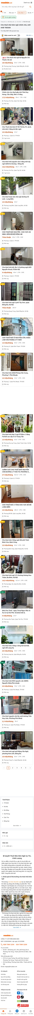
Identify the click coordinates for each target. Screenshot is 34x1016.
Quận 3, (12, 240)
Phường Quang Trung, (10, 311)
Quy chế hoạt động (5, 977)
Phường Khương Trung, (10, 443)
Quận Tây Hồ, (17, 170)
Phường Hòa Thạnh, (9, 619)
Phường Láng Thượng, (10, 66)
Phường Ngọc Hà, (9, 584)
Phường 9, (7, 478)
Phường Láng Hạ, (8, 654)
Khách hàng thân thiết (22, 982)
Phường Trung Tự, (9, 760)
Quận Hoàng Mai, (19, 548)
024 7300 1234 (21, 944)
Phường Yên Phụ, (9, 170)
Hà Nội (27, 66)
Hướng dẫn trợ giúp (22, 984)
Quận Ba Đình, (18, 584)
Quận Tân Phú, (19, 619)
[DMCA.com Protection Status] (22, 1001)
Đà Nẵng (6, 810)
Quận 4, (12, 276)
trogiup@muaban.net (11, 966)
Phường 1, (7, 135)
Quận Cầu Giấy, (18, 101)
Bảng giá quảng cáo (22, 974)
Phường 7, (7, 381)
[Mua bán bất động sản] (6, 2)
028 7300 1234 (8, 944)
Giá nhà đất (4, 998)
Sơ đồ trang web (5, 984)
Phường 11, (7, 725)
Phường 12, (7, 346)
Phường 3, (7, 240)
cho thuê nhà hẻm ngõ (14, 882)
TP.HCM (17, 135)
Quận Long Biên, (19, 205)
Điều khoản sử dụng (6, 982)
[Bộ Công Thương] (23, 1007)
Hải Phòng (7, 814)
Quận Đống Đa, (21, 66)
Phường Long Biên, (9, 205)
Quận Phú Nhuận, (14, 381)
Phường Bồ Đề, (8, 513)
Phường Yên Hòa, (9, 101)
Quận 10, (12, 135)
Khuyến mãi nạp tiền (22, 979)
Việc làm (3, 1000)
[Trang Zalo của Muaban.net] (22, 993)
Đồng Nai (6, 821)
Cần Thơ (6, 817)
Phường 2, (7, 276)
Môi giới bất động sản (6, 995)
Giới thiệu (3, 974)
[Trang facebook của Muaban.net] (18, 993)
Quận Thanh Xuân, (22, 443)
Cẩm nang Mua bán (6, 993)
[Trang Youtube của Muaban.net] (18, 997)
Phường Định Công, (9, 548)
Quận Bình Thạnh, (15, 346)
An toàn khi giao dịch (6, 979)
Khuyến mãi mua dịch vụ (23, 977)
